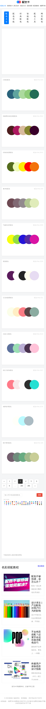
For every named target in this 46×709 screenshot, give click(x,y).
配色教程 (36, 6)
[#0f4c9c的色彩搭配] (8, 503)
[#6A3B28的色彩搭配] (18, 503)
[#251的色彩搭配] (39, 504)
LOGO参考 (29, 701)
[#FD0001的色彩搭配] (31, 503)
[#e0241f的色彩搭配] (6, 501)
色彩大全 (23, 6)
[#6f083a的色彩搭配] (37, 504)
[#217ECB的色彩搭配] (25, 501)
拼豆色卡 (16, 6)
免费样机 (17, 701)
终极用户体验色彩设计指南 (36, 666)
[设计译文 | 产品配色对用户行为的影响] (17, 611)
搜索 (39, 495)
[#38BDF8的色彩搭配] (33, 501)
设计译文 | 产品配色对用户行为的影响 (36, 606)
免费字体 (43, 6)
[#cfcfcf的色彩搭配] (18, 501)
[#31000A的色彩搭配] (12, 501)
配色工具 (35, 18)
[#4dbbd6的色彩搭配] (8, 504)
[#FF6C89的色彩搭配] (16, 503)
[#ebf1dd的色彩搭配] (27, 501)
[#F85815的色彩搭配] (12, 503)
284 (21, 486)
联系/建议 (24, 698)
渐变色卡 (10, 6)
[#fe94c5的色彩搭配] (39, 501)
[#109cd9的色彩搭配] (10, 503)
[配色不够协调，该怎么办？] (17, 584)
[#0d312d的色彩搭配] (27, 503)
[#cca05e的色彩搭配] (12, 504)
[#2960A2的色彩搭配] (29, 501)
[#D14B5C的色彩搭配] (25, 503)
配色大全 (3, 6)
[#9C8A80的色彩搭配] (16, 504)
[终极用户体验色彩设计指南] (17, 671)
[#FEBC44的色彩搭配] (39, 503)
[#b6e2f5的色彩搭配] (35, 504)
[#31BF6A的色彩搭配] (31, 501)
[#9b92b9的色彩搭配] (41, 501)
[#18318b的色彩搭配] (29, 503)
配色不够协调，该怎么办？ (36, 579)
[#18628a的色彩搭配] (27, 504)
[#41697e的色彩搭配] (41, 503)
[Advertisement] (23, 51)
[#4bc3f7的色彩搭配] (4, 501)
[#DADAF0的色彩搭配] (4, 504)
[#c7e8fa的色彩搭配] (31, 504)
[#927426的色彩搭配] (35, 503)
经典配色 (21, 18)
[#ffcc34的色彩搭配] (20, 504)
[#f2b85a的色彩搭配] (10, 501)
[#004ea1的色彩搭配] (20, 503)
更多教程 (41, 566)
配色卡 (23, 2)
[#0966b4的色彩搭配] (16, 501)
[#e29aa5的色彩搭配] (10, 504)
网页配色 (42, 18)
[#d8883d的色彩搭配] (14, 501)
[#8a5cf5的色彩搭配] (6, 504)
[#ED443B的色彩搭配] (8, 501)
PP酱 (43, 701)
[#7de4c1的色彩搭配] (18, 504)
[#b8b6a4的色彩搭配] (4, 503)
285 (28, 486)
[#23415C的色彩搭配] (37, 501)
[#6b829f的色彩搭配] (29, 504)
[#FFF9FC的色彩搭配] (33, 504)
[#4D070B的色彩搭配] (37, 503)
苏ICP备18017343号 (35, 698)
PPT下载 (28, 703)
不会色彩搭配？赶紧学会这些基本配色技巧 (36, 637)
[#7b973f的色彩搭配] (6, 503)
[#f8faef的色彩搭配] (14, 503)
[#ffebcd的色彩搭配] (20, 501)
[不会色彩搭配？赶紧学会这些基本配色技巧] (17, 642)
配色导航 (14, 18)
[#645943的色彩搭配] (41, 504)
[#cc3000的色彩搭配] (14, 504)
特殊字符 (23, 701)
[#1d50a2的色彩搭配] (33, 503)
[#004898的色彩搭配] (35, 501)
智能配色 (28, 18)
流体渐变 (29, 6)
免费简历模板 (37, 701)
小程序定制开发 (20, 703)
